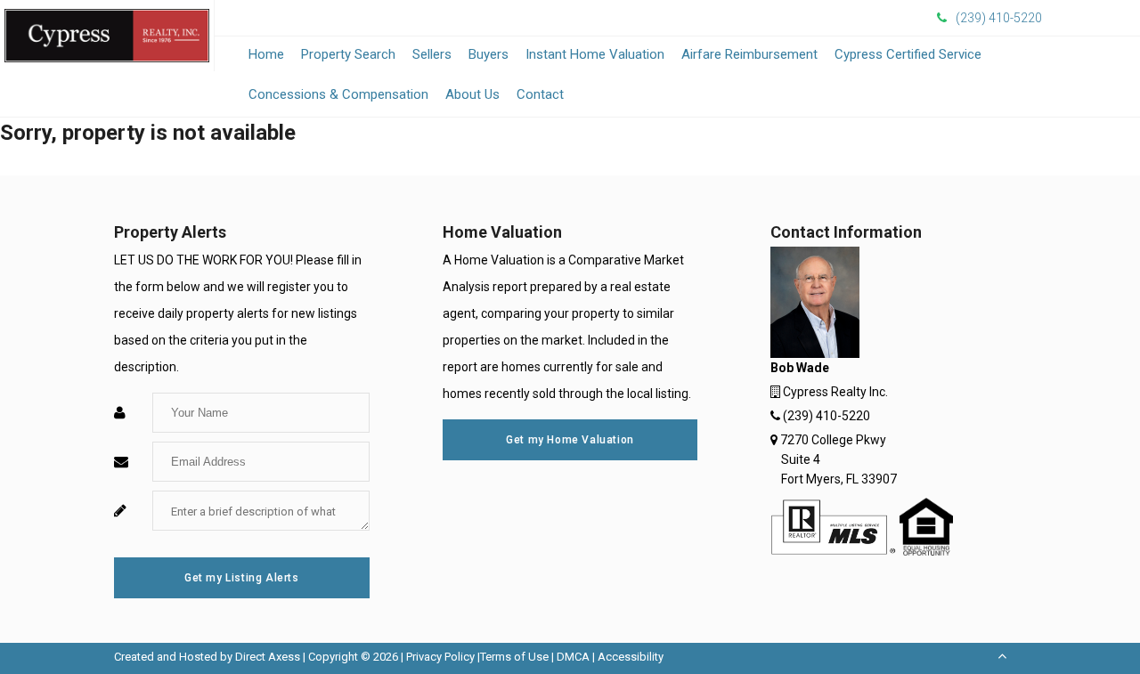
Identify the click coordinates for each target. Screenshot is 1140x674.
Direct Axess (267, 656)
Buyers (488, 54)
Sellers (432, 54)
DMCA (573, 656)
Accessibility (631, 656)
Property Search (348, 54)
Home (266, 54)
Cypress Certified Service (908, 54)
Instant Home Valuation (594, 54)
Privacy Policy (440, 656)
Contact (540, 94)
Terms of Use (514, 656)
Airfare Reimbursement (749, 54)
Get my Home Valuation (570, 440)
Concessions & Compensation (338, 94)
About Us (472, 94)
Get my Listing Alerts (241, 578)
